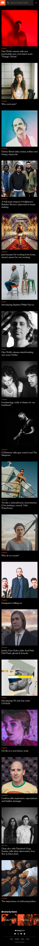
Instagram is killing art (12, 603)
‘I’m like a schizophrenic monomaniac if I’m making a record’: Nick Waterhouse (19, 505)
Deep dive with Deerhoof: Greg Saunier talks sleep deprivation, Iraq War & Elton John (18, 851)
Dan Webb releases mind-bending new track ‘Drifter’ (17, 353)
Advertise (17, 939)
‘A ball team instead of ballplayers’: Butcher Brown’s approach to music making (19, 204)
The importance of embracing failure (19, 901)
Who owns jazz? (9, 104)
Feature (4, 48)
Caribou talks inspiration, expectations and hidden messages (19, 799)
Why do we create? (10, 555)
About (11, 939)
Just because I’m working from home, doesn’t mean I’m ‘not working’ (19, 255)
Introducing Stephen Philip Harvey (18, 304)
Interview (4, 148)
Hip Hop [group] (25, 920)
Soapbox (4, 101)
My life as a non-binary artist (15, 750)
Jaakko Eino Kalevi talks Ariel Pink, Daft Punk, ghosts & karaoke (18, 651)
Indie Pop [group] (9, 920)
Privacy (22, 939)
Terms (27, 939)
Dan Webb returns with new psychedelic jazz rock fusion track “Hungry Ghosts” (17, 54)
